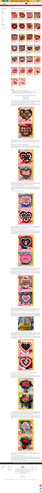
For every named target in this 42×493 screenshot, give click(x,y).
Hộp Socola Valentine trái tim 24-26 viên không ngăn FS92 (29, 19)
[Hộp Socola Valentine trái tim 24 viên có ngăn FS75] (22, 37)
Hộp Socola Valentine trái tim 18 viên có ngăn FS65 (29, 52)
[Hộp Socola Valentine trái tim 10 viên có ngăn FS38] (37, 59)
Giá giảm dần (28, 10)
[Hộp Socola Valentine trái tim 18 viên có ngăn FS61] (29, 59)
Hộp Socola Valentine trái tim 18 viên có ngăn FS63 (14, 63)
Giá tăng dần (24, 10)
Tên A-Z (15, 10)
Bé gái (2, 18)
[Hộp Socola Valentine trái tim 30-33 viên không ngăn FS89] (14, 26)
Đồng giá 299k (3, 11)
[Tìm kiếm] (26, 3)
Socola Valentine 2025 (19, 5)
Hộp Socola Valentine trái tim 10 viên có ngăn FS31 (29, 74)
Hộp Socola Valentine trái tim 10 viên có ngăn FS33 (22, 74)
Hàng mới (21, 10)
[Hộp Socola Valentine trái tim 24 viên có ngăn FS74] (29, 37)
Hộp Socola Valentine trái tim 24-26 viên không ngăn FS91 (37, 19)
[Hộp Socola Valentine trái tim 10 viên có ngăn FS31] (29, 70)
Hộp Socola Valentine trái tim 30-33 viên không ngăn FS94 (22, 19)
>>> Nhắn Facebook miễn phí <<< (26, 99)
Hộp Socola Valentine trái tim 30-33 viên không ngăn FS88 (22, 30)
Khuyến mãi (14, 5)
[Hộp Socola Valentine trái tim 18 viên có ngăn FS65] (29, 48)
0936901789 (24, 476)
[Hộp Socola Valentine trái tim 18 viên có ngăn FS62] (22, 59)
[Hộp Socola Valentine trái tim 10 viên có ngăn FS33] (22, 70)
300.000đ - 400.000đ (4, 26)
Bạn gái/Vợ (2, 12)
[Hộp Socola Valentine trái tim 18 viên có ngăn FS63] (14, 59)
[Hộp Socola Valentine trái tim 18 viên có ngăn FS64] (37, 48)
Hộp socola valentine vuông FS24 (37, 74)
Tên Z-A (18, 10)
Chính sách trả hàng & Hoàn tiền (10, 467)
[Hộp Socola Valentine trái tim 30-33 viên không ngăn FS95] (14, 15)
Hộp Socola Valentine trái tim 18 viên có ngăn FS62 (22, 63)
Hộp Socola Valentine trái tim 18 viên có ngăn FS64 (37, 52)
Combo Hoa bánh (24, 5)
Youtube (23, 463)
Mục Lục (12, 89)
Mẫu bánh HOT (10, 5)
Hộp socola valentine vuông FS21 (22, 85)
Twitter (19, 463)
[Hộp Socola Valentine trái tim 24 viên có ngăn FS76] (14, 37)
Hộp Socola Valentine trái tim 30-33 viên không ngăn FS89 (14, 30)
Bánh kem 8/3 (31, 5)
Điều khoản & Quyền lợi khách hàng (10, 469)
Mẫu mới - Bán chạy (3, 9)
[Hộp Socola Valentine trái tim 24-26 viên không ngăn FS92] (29, 15)
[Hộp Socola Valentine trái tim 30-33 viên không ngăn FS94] (22, 15)
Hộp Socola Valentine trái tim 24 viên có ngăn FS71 (14, 52)
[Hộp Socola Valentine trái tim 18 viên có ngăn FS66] (22, 48)
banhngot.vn (29, 225)
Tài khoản (39, 3)
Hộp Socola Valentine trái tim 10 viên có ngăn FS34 (14, 74)
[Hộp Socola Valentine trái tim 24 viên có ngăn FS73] (37, 37)
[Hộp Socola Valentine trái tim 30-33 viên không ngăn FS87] (29, 26)
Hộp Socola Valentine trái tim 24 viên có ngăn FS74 (29, 41)
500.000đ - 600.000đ (4, 28)
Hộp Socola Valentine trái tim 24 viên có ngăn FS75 (22, 41)
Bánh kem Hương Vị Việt (19, 479)
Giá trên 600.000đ (4, 29)
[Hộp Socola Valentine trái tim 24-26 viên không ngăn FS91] (37, 15)
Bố (1, 15)
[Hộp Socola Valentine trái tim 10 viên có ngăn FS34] (14, 70)
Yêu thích (34, 3)
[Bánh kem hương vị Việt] (21, 1)
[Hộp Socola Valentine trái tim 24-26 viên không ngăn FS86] (37, 26)
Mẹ (1, 16)
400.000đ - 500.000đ (4, 27)
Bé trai (2, 17)
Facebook (15, 463)
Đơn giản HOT (2, 10)
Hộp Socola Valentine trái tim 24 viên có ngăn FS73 (37, 41)
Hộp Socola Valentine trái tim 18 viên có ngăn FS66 (22, 52)
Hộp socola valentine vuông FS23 (14, 85)
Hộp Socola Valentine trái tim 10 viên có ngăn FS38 (37, 63)
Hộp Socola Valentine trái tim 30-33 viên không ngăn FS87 (29, 30)
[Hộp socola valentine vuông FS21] (22, 81)
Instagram (27, 463)
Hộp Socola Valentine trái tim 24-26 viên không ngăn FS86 (37, 30)
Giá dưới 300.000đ (4, 25)
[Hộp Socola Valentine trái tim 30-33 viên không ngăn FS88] (22, 26)
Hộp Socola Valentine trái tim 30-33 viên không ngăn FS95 (14, 19)
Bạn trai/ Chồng (3, 13)
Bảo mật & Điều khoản (10, 470)
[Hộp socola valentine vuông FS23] (14, 81)
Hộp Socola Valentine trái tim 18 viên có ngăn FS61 (29, 63)
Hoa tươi (28, 5)
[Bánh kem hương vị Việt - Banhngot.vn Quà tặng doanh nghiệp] (4, 3)
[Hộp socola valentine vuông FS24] (37, 70)
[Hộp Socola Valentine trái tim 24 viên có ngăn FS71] (14, 48)
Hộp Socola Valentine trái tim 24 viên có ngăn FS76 (14, 41)
